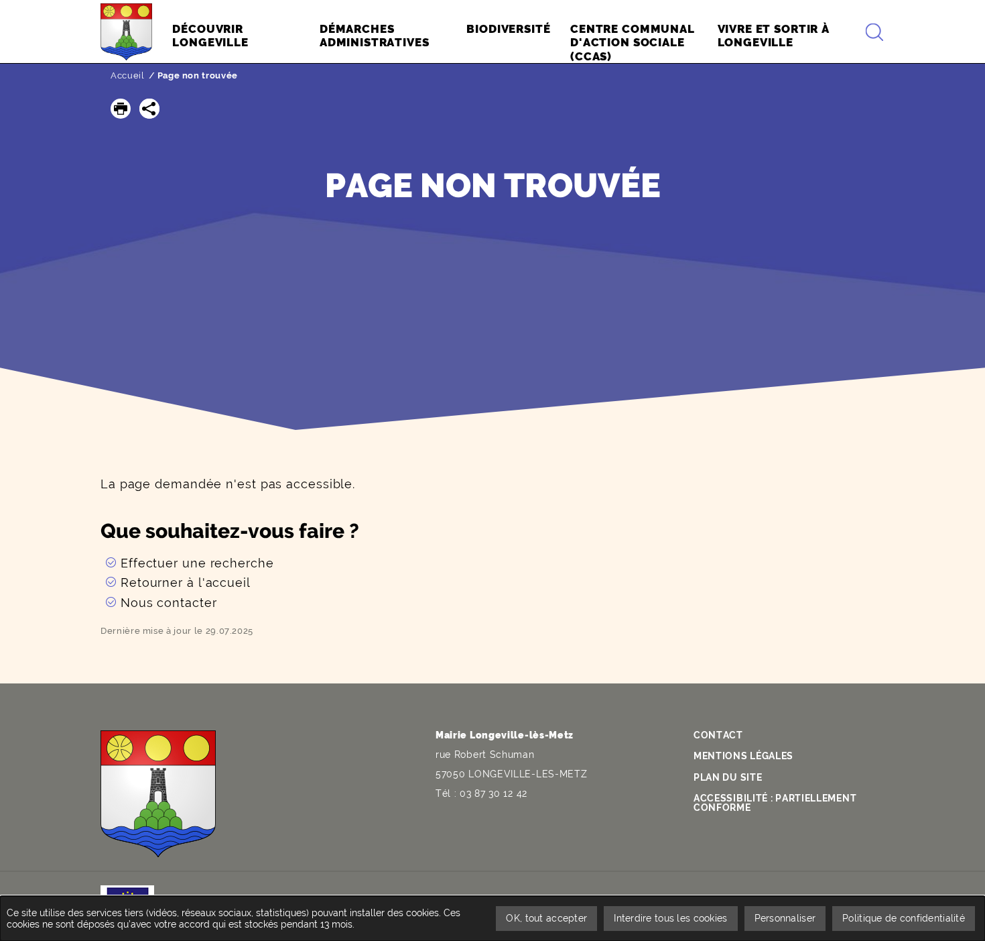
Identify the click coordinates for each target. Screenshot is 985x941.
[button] (121, 109)
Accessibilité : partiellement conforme (775, 803)
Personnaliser (785, 918)
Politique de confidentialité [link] (903, 918)
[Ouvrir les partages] (149, 109)
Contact (718, 735)
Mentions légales (743, 756)
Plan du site (728, 777)
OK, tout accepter (546, 918)
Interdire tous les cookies (670, 918)
